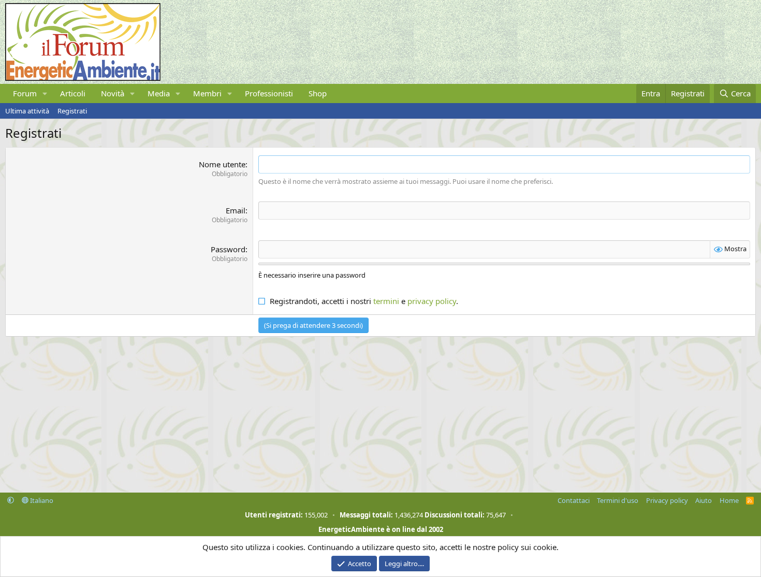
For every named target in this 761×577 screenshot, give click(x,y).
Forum (25, 93)
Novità (112, 93)
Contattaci (574, 500)
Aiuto (703, 500)
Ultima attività (27, 111)
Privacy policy (667, 500)
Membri (207, 93)
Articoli (72, 93)
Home (729, 500)
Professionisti (269, 93)
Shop (318, 93)
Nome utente (222, 164)
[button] (45, 93)
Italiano (40, 500)
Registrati (72, 111)
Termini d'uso (617, 500)
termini (386, 301)
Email (235, 210)
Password (228, 249)
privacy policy (431, 301)
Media (159, 93)
